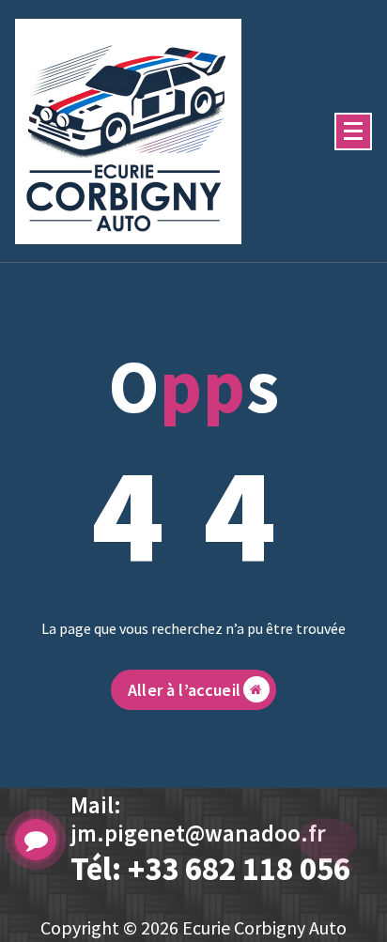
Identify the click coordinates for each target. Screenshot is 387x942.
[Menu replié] (353, 131)
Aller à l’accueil (184, 690)
